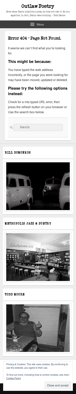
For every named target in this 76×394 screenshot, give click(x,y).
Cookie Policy (13, 378)
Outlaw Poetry (38, 6)
